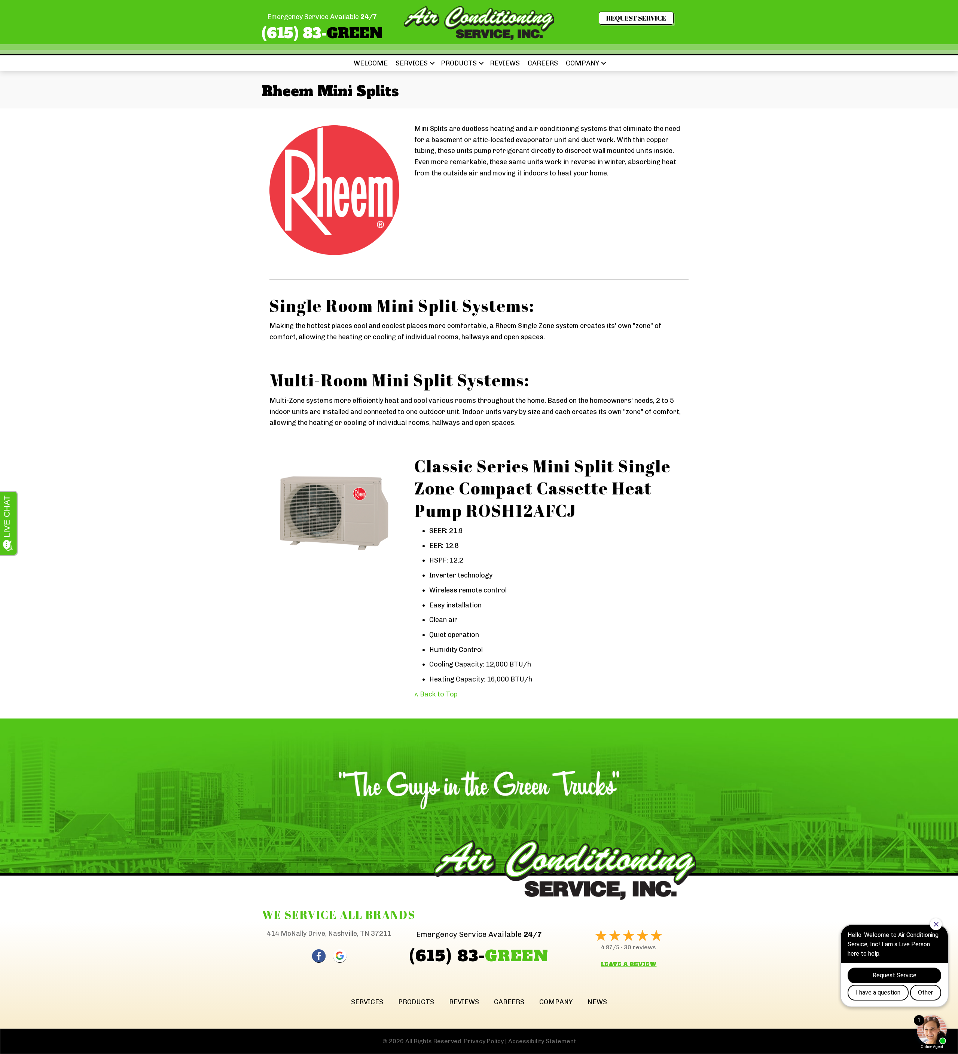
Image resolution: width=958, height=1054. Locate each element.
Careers (543, 63)
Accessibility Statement (542, 1041)
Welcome (371, 63)
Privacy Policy (484, 1041)
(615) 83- (322, 33)
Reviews (505, 63)
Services (412, 63)
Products (459, 63)
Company (582, 63)
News (597, 1002)
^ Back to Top (436, 694)
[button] (432, 63)
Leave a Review (628, 964)
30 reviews (640, 947)
